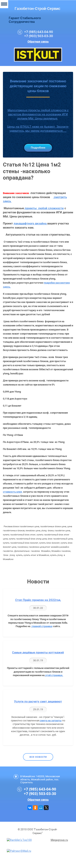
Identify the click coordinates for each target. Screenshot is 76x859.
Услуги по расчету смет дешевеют (38, 701)
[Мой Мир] (40, 807)
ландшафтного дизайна (30, 223)
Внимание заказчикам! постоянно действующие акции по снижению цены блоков (38, 86)
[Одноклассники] (35, 807)
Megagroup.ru (59, 839)
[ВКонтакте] (29, 807)
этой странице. (54, 675)
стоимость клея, (12, 491)
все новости (38, 756)
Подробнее (38, 147)
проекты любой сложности (44, 208)
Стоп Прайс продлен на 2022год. (38, 600)
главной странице (41, 626)
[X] (46, 807)
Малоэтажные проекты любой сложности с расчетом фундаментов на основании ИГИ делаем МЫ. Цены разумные (38, 114)
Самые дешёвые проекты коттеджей (38, 652)
